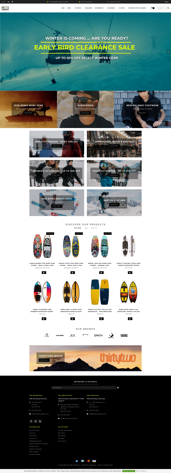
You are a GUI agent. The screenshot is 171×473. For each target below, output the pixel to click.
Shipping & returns (35, 441)
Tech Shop (33, 435)
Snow (69, 8)
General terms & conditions (38, 443)
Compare (61, 438)
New (86, 228)
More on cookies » (141, 471)
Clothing (122, 8)
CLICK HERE (28, 113)
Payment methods (35, 449)
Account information (65, 430)
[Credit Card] (82, 461)
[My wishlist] (12, 1)
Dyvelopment (108, 465)
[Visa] (94, 461)
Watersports (99, 8)
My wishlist (62, 435)
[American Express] (77, 461)
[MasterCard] (88, 461)
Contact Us (33, 438)
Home (63, 8)
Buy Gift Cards (34, 430)
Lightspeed (92, 465)
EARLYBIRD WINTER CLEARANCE (137, 8)
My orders (61, 433)
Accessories (111, 8)
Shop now (114, 204)
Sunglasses (88, 8)
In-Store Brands (34, 454)
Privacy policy (34, 446)
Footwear (78, 8)
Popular (94, 228)
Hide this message (128, 471)
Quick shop (43, 262)
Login (166, 1)
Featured (77, 228)
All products (62, 441)
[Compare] (8, 1)
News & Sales (34, 451)
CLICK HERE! (114, 146)
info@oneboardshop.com (40, 414)
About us (32, 433)
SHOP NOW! (142, 113)
